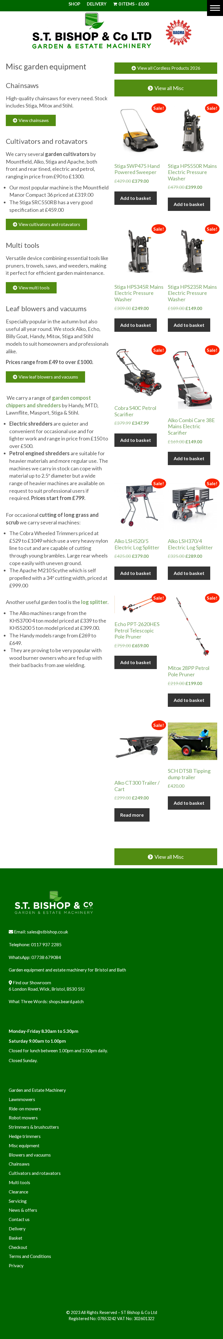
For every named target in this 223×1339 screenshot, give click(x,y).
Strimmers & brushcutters (34, 1127)
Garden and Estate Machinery (37, 1090)
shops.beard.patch (66, 1001)
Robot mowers (23, 1117)
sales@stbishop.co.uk (47, 931)
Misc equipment (24, 1145)
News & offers (23, 1210)
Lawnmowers (22, 1099)
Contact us (19, 1219)
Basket (15, 1238)
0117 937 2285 (46, 944)
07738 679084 (46, 957)
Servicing (18, 1201)
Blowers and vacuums (30, 1154)
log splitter (94, 602)
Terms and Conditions (30, 1256)
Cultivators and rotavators (46, 141)
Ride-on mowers (25, 1108)
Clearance (18, 1191)
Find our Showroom (32, 982)
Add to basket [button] (135, 198)
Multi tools (22, 245)
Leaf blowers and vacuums (46, 308)
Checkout (18, 1247)
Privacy (16, 1265)
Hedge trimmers (25, 1136)
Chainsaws (22, 85)
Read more (132, 815)
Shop (74, 3)
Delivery (97, 3)
